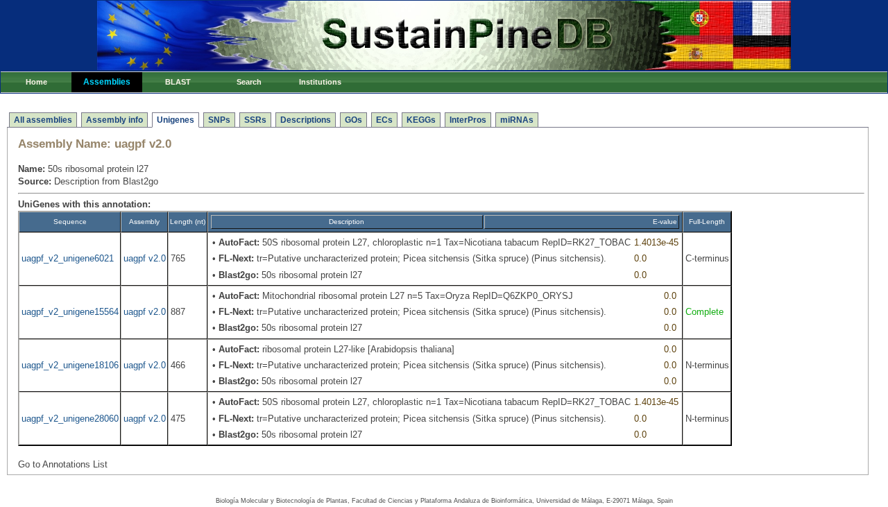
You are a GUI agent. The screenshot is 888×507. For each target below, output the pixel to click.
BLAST (178, 82)
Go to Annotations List (63, 464)
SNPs (219, 120)
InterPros (468, 120)
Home (36, 82)
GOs (353, 120)
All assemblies (43, 120)
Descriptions (305, 120)
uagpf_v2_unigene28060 (70, 418)
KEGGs (421, 120)
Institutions (320, 82)
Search (249, 82)
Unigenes (175, 120)
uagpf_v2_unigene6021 (68, 258)
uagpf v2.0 (144, 258)
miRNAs (516, 120)
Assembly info (114, 120)
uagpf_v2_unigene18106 (70, 365)
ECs (384, 120)
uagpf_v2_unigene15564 (70, 312)
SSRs (255, 120)
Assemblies (106, 82)
